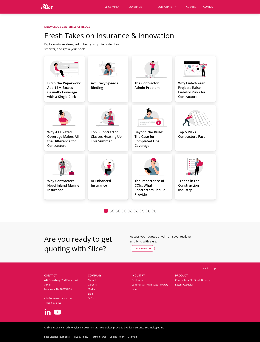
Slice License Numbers (57, 336)
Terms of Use (98, 336)
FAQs (91, 298)
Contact (209, 6)
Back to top (209, 268)
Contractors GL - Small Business (193, 280)
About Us (93, 280)
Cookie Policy (117, 336)
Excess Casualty (184, 284)
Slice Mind (112, 6)
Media (91, 289)
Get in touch (141, 248)
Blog (90, 293)
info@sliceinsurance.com (58, 298)
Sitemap (132, 336)
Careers (92, 284)
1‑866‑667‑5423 (52, 302)
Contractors (138, 280)
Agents (191, 6)
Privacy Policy (80, 336)
